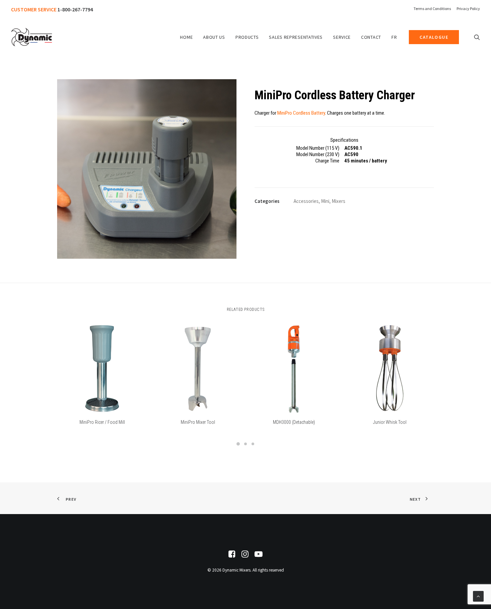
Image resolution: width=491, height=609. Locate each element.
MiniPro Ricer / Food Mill (102, 422)
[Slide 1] (238, 444)
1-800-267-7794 (75, 9)
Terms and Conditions (432, 8)
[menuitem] (433, 8)
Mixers (338, 201)
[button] (477, 37)
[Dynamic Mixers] (31, 37)
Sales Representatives (296, 37)
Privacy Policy (468, 8)
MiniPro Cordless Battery (301, 113)
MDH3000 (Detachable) (294, 422)
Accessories (306, 201)
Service (342, 37)
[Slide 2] (245, 444)
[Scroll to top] (478, 596)
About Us (214, 37)
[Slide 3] (253, 444)
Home (186, 37)
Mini (325, 201)
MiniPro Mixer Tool (198, 422)
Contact (371, 37)
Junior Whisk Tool (389, 422)
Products (247, 37)
